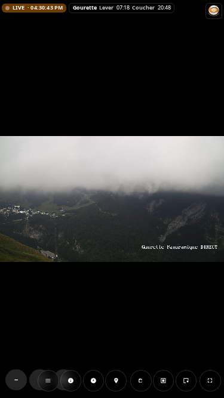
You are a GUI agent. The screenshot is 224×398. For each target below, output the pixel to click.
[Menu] (48, 380)
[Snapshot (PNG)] (141, 380)
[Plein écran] (210, 380)
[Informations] (71, 380)
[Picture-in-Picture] (186, 380)
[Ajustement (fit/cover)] (163, 380)
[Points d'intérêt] (116, 380)
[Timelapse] (94, 380)
